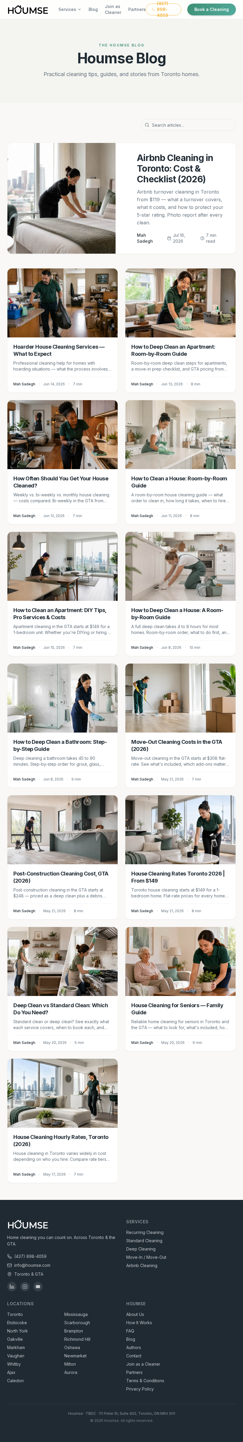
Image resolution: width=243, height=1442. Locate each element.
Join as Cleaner (113, 9)
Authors (133, 1347)
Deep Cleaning (141, 1248)
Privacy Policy (140, 1388)
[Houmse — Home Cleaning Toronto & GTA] (28, 9)
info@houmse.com (32, 1265)
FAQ (130, 1330)
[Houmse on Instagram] (25, 1286)
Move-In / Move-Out (146, 1257)
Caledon (15, 1380)
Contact (133, 1355)
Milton (70, 1364)
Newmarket (75, 1355)
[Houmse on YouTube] (38, 1286)
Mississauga (76, 1314)
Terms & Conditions (145, 1380)
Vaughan (15, 1355)
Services (67, 9)
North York (17, 1330)
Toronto (15, 1314)
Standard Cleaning (144, 1240)
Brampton (73, 1330)
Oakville (15, 1339)
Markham (16, 1347)
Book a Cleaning (211, 9)
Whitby (14, 1364)
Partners (137, 9)
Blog (93, 9)
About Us (135, 1314)
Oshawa (72, 1347)
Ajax (11, 1372)
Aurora (70, 1372)
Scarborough (77, 1322)
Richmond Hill (77, 1339)
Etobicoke (17, 1322)
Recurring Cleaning (145, 1232)
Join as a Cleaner (143, 1364)
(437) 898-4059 (30, 1256)
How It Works (139, 1322)
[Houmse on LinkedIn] (12, 1286)
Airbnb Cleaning (141, 1265)
